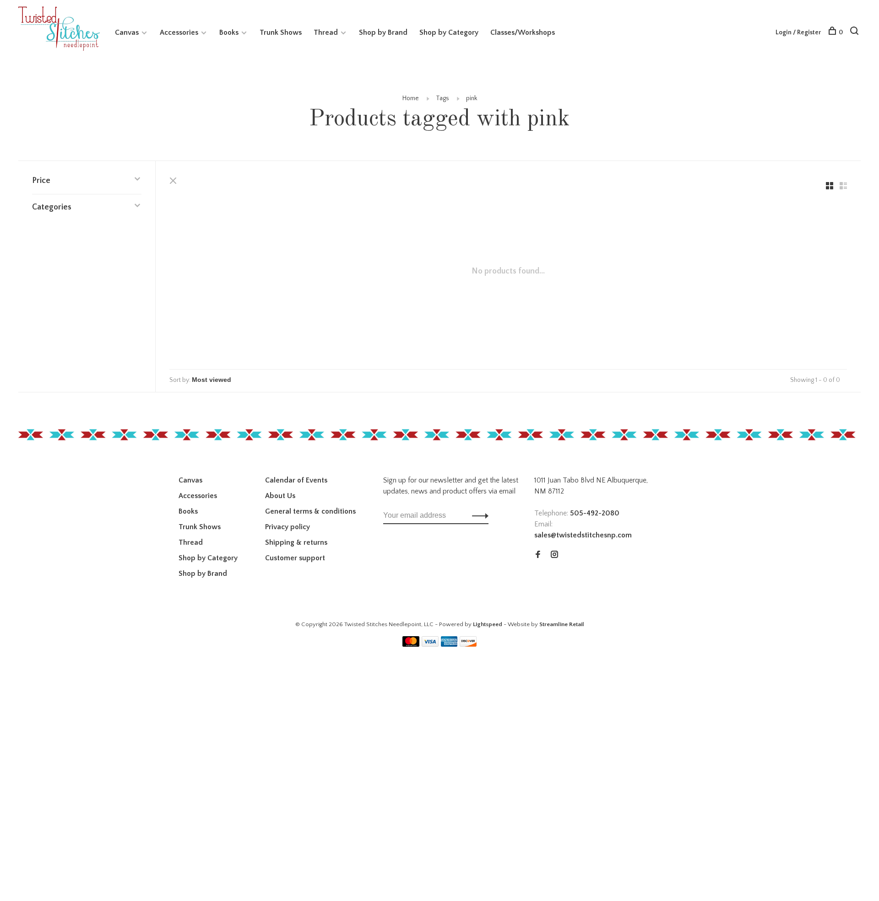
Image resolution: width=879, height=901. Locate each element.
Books (229, 32)
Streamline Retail (561, 624)
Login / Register (798, 32)
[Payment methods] (410, 644)
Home (410, 98)
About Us (280, 496)
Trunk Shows (281, 32)
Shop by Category (448, 32)
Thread (326, 32)
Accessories (179, 32)
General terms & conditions (310, 511)
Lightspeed (487, 624)
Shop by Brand (383, 32)
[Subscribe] (477, 515)
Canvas (127, 32)
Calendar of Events (296, 480)
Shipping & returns (296, 542)
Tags (442, 98)
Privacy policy (287, 527)
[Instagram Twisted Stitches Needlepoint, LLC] (554, 555)
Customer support (295, 558)
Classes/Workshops (522, 32)
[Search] (855, 32)
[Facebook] (538, 555)
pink (471, 98)
